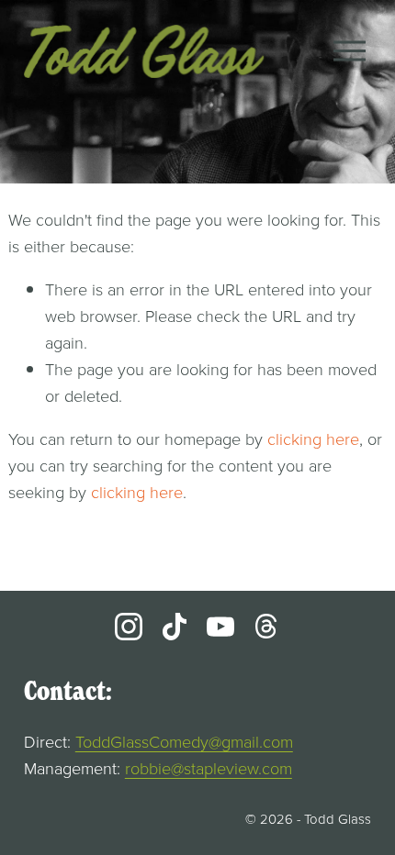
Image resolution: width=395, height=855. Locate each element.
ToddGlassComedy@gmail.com (184, 741)
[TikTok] (174, 626)
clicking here (313, 438)
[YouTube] (220, 626)
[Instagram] (128, 626)
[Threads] (266, 626)
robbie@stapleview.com (208, 768)
